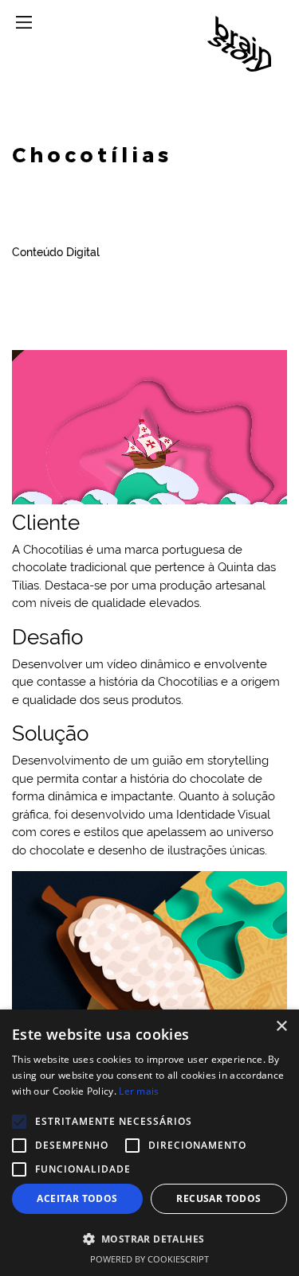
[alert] (149, 1143)
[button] (149, 1239)
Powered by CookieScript (149, 1259)
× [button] (281, 1027)
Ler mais (139, 1091)
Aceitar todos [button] (77, 1198)
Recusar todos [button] (218, 1198)
